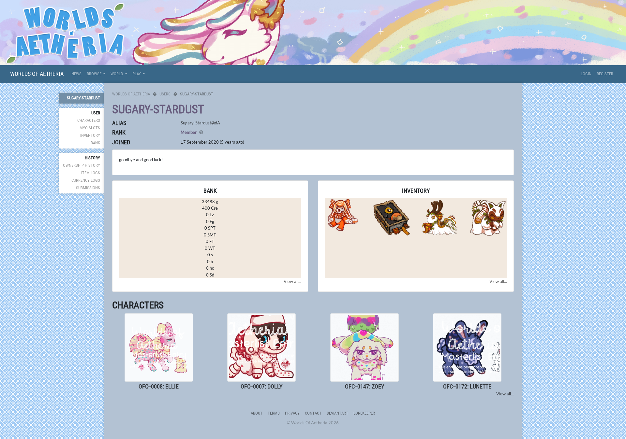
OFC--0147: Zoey (364, 386)
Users (165, 94)
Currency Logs (85, 180)
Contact (313, 413)
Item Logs (90, 172)
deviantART (337, 413)
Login (586, 73)
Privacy (292, 413)
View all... (292, 281)
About (256, 413)
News (76, 73)
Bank (95, 142)
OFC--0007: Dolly (261, 386)
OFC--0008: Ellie (159, 386)
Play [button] (137, 73)
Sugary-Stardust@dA (200, 122)
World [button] (117, 73)
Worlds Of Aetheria (37, 73)
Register (605, 73)
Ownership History (81, 165)
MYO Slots (90, 127)
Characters (88, 120)
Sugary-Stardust (83, 97)
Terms (274, 413)
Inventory (90, 135)
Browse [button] (94, 73)
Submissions (88, 187)
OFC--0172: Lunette (467, 386)
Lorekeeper (364, 413)
